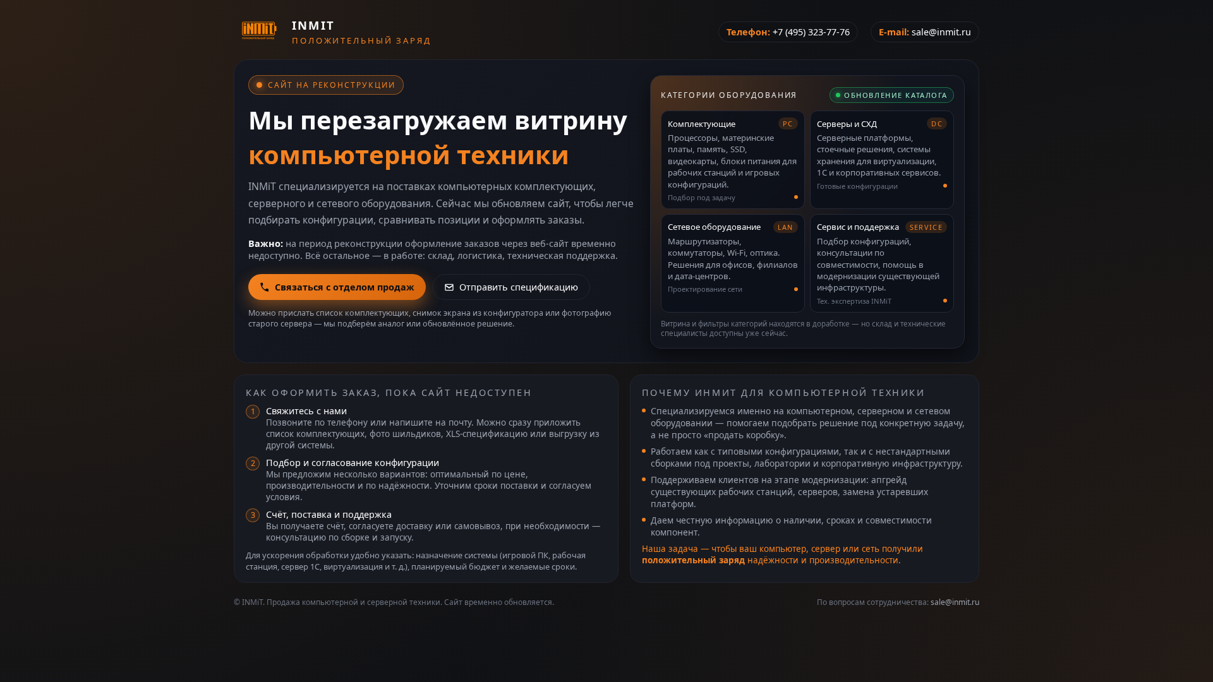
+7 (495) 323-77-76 (811, 32)
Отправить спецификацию (518, 287)
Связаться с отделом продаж (344, 287)
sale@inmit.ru (941, 32)
